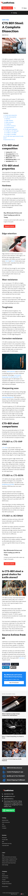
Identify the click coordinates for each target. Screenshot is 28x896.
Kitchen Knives (5, 820)
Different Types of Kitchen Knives (9, 861)
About (3, 874)
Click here (21, 658)
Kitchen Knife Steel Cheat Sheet (9, 863)
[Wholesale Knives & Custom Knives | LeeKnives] (7, 2)
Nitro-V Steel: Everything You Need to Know (13, 737)
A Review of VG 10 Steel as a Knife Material (11, 759)
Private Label (5, 839)
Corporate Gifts (5, 845)
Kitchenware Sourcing (6, 843)
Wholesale (4, 837)
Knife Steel (5, 20)
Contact (4, 879)
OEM (3, 841)
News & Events (5, 876)
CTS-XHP (4, 448)
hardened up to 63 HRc (8, 484)
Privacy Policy (5, 886)
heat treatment (11, 371)
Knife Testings (5, 865)
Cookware (4, 828)
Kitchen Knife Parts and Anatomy (9, 857)
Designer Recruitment (6, 883)
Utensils (4, 826)
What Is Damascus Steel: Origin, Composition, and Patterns (11, 714)
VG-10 (7, 261)
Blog (3, 855)
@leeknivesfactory (9, 799)
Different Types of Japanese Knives (9, 859)
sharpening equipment (8, 397)
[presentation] (14, 704)
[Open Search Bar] (15, 8)
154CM (13, 261)
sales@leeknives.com (9, 796)
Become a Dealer (5, 881)
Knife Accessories (6, 822)
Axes (3, 824)
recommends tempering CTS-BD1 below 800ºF (11, 376)
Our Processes (5, 877)
